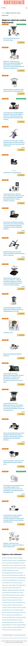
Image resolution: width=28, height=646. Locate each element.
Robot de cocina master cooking (11, 560)
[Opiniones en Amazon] (14, 169)
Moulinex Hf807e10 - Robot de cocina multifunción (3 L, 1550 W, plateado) (13, 90)
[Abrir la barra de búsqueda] (26, 8)
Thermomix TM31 (8, 332)
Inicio (3, 13)
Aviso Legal (3, 638)
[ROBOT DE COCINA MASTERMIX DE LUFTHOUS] (14, 347)
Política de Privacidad (17, 638)
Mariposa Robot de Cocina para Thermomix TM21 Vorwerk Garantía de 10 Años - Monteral (14, 253)
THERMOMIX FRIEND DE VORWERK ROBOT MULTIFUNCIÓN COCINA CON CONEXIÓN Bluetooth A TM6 (13, 309)
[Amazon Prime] (23, 147)
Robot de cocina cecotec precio (11, 630)
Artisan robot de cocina (17, 595)
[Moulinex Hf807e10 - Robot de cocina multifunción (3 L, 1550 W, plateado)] (14, 82)
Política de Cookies (9, 638)
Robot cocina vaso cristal (9, 612)
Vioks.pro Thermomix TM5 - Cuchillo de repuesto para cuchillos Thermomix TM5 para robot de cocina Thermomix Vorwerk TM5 (14, 143)
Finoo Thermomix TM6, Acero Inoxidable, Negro (11, 39)
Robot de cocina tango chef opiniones (13, 585)
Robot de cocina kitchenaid (14, 610)
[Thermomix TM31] (14, 325)
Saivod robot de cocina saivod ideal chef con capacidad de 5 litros (13, 568)
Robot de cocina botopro (14, 583)
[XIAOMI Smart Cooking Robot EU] (14, 162)
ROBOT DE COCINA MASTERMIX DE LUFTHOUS (12, 355)
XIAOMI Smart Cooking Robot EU (12, 172)
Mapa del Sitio (24, 638)
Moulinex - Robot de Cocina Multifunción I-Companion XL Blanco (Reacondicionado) (13, 545)
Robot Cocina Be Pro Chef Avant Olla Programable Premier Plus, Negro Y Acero (13, 462)
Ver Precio (21, 42)
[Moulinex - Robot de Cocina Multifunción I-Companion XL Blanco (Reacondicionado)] (14, 536)
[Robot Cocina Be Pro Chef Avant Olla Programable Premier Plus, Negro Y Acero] (14, 455)
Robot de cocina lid (8, 597)
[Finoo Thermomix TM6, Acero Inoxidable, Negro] (14, 31)
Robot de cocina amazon (14, 625)
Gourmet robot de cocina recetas (12, 558)
